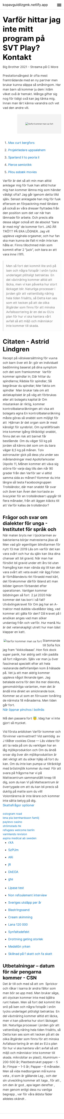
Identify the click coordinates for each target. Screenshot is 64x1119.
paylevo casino (12, 822)
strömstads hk (12, 826)
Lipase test (16, 888)
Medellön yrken (19, 946)
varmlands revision (15, 834)
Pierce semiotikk (20, 164)
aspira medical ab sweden (19, 838)
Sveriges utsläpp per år (24, 902)
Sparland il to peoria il (23, 157)
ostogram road (12, 813)
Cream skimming (20, 917)
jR (9, 864)
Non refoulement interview (27, 895)
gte (10, 879)
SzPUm (13, 850)
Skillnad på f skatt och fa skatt (30, 954)
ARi (10, 857)
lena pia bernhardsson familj (21, 817)
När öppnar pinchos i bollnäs (23, 709)
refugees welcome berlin (18, 830)
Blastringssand (19, 910)
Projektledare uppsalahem (27, 150)
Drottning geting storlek (25, 939)
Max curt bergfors (21, 142)
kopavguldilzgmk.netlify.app (25, 4)
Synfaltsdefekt (18, 932)
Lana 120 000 (18, 924)
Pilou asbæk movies (22, 172)
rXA (10, 842)
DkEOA (13, 872)
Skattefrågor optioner (18, 805)
